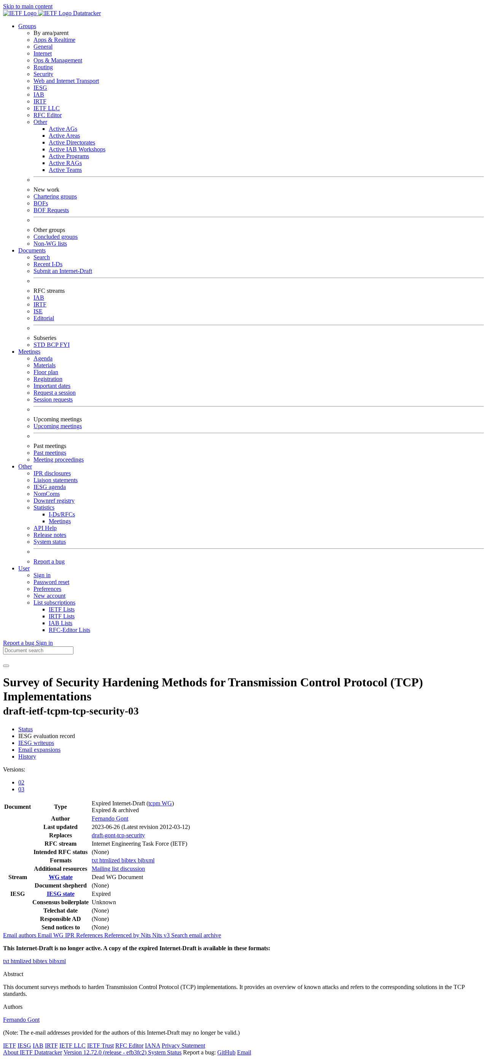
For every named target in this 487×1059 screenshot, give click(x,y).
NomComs (46, 494)
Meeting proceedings (58, 459)
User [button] (24, 568)
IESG (40, 87)
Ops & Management (57, 60)
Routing (43, 67)
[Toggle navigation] (6, 666)
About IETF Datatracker (32, 1052)
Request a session (54, 392)
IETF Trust (100, 1045)
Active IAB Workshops (77, 149)
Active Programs (69, 156)
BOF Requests (51, 210)
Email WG (51, 935)
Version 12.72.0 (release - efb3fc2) (106, 1052)
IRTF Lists (62, 616)
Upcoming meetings (57, 426)
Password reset (51, 582)
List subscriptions (54, 602)
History (27, 756)
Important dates (51, 386)
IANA (152, 1045)
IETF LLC (46, 108)
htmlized (110, 860)
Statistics (43, 507)
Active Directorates (72, 142)
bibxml (146, 860)
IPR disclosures (52, 473)
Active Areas (64, 135)
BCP (53, 344)
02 (21, 782)
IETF (9, 1045)
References (90, 935)
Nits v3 (161, 935)
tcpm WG (160, 803)
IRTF (39, 101)
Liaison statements (55, 480)
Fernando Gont (110, 818)
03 (21, 789)
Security (43, 74)
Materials (44, 365)
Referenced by (122, 935)
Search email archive (196, 935)
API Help (45, 528)
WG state (61, 877)
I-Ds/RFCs (62, 514)
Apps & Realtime (54, 40)
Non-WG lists (50, 243)
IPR (70, 935)
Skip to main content (28, 6)
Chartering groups (55, 196)
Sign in (42, 575)
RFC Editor (47, 115)
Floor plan (45, 372)
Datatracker (86, 13)
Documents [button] (32, 250)
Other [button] (25, 466)
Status (25, 729)
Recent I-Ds (47, 264)
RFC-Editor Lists (69, 630)
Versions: (14, 769)
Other (40, 122)
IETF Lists (62, 609)
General (43, 46)
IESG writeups (36, 743)
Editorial (43, 318)
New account (49, 595)
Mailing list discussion (118, 868)
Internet (42, 53)
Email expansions (39, 749)
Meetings (60, 521)
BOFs (40, 203)
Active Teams (65, 170)
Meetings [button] (29, 351)
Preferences (47, 589)
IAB (38, 94)
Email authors (20, 935)
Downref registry (54, 500)
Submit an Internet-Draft (62, 271)
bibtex (129, 860)
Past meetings (49, 452)
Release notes (49, 535)
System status (49, 541)
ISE (38, 311)
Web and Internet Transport (66, 81)
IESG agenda (49, 487)
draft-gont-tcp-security (118, 835)
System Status (164, 1052)
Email (244, 1052)
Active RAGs (65, 163)
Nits (146, 935)
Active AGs (63, 128)
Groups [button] (27, 26)
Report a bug (49, 561)
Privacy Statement (183, 1045)
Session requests (53, 399)
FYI (65, 344)
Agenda (43, 358)
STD (40, 344)
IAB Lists (60, 623)
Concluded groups (55, 236)
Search (41, 257)
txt (95, 860)
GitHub (226, 1052)
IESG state (61, 894)
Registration (47, 379)
